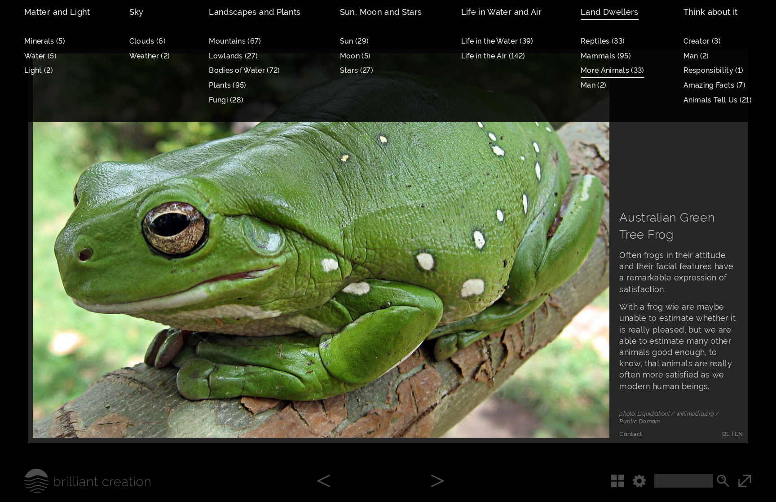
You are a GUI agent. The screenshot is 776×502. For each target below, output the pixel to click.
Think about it (710, 12)
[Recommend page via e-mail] (547, 413)
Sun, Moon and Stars (381, 12)
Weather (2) (149, 56)
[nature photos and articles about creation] (75, 480)
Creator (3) (702, 41)
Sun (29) (354, 41)
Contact (630, 434)
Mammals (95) (606, 56)
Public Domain (639, 421)
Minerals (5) (44, 41)
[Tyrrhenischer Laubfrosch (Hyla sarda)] (324, 482)
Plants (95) (228, 85)
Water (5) (40, 56)
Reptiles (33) (603, 41)
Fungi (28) (226, 100)
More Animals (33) (612, 70)
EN (739, 434)
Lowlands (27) (233, 56)
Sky (136, 12)
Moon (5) (355, 56)
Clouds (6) (147, 41)
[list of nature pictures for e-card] (585, 413)
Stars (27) (356, 70)
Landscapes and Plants (255, 12)
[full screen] (757, 480)
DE (726, 434)
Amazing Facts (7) (714, 85)
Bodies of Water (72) (244, 70)
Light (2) (38, 70)
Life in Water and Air (501, 12)
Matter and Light (57, 12)
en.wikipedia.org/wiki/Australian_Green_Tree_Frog (176, 314)
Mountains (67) (235, 41)
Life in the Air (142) (493, 56)
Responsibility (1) (713, 70)
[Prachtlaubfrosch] (438, 482)
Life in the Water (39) (497, 41)
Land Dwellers (610, 12)
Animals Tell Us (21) (717, 100)
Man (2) (593, 85)
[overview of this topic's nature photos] (622, 480)
